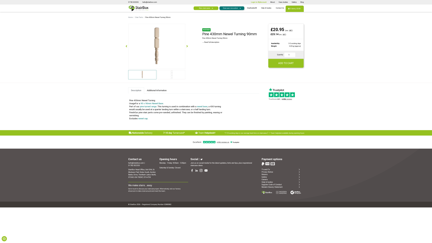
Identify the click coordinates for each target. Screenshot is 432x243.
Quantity (280, 55)
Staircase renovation (230, 8)
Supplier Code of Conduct (272, 184)
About (272, 2)
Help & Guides (266, 8)
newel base (202, 106)
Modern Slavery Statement (272, 187)
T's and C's (266, 169)
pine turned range (148, 106)
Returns (265, 174)
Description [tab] (136, 90)
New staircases (205, 8)
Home (130, 17)
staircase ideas (196, 165)
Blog (302, 2)
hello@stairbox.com (149, 2)
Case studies (283, 2)
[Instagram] (201, 171)
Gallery (294, 2)
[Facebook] (192, 171)
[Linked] (197, 171)
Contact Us (280, 8)
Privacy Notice (267, 172)
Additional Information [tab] (157, 90)
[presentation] (126, 46)
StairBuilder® (252, 8)
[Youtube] (206, 171)
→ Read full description (210, 42)
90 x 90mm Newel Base (152, 103)
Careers (265, 179)
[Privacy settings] (4, 238)
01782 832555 (133, 2)
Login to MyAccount (259, 2)
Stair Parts (139, 17)
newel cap (143, 118)
